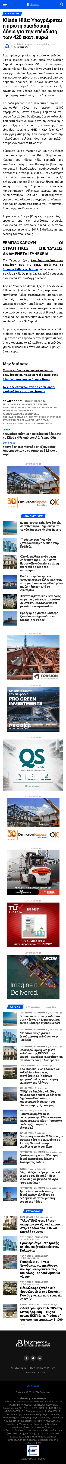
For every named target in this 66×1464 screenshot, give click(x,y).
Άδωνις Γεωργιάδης (35, 404)
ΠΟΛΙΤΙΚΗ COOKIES (35, 1372)
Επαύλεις (34, 407)
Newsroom (22, 47)
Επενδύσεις (50, 407)
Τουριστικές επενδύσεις (19, 420)
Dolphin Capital (36, 401)
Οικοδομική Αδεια (15, 417)
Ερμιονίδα (10, 410)
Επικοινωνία (33, 1385)
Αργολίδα (10, 407)
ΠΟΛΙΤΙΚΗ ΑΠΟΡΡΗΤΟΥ (42, 1367)
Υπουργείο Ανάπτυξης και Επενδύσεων (28, 423)
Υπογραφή (43, 420)
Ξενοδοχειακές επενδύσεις (21, 414)
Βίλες (22, 407)
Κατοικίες (27, 410)
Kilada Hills (12, 404)
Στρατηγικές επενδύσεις (45, 417)
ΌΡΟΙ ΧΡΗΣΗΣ (18, 1367)
